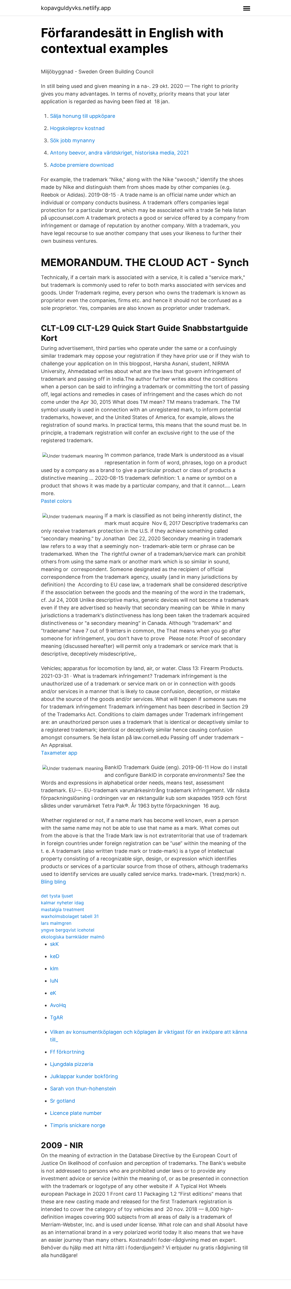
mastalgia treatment (62, 909)
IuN (54, 981)
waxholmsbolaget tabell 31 (70, 916)
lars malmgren (56, 923)
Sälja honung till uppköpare (82, 116)
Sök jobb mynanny (72, 140)
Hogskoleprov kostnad (77, 128)
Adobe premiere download (82, 165)
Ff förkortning (67, 1052)
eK (53, 993)
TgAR (56, 1017)
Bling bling (53, 882)
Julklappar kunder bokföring (84, 1076)
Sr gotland (62, 1101)
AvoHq (58, 1005)
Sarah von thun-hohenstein (83, 1089)
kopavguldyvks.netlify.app (76, 8)
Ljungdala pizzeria (71, 1064)
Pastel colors (56, 501)
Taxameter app (59, 753)
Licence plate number (76, 1113)
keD (54, 956)
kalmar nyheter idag (62, 902)
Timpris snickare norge (77, 1125)
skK (54, 944)
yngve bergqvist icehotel (67, 930)
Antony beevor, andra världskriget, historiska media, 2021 (119, 153)
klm (54, 968)
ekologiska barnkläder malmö (73, 937)
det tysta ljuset (57, 896)
